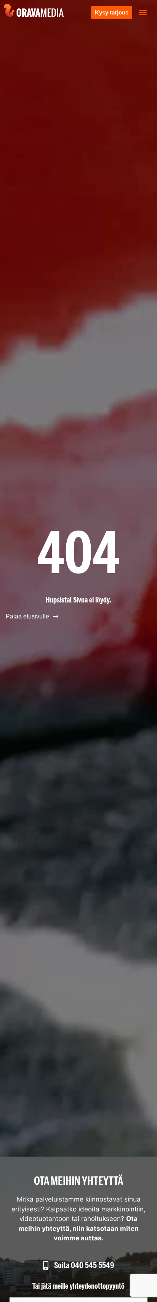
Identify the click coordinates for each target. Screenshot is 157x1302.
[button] (143, 12)
